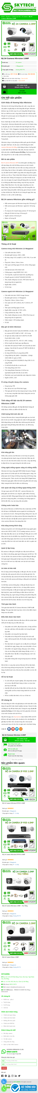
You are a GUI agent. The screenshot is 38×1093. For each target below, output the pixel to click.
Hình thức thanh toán (9, 1026)
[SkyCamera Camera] (19, 8)
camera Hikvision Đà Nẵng (9, 147)
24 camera (24, 16)
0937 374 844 (14, 74)
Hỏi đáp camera (8, 1033)
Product (8, 16)
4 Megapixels (12, 862)
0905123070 (13, 984)
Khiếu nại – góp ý (9, 999)
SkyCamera (17, 717)
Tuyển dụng (7, 1002)
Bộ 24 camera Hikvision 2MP (9, 162)
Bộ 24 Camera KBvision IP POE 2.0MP (13, 803)
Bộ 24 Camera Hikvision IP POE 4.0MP (13, 854)
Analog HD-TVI (20, 69)
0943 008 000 (31, 74)
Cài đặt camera (8, 1039)
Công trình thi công (9, 1041)
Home (3, 16)
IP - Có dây (16, 813)
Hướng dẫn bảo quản (9, 1020)
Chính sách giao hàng (10, 1015)
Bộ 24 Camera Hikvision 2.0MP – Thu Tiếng (15, 906)
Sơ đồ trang (7, 1005)
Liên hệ (6, 1007)
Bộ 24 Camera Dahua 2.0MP (10, 957)
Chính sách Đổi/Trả (9, 1023)
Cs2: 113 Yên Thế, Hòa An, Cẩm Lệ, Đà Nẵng (15, 981)
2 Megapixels (19, 66)
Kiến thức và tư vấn (9, 1036)
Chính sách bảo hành (9, 1018)
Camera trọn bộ (16, 16)
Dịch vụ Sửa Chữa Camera (11, 1044)
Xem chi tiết (24, 78)
